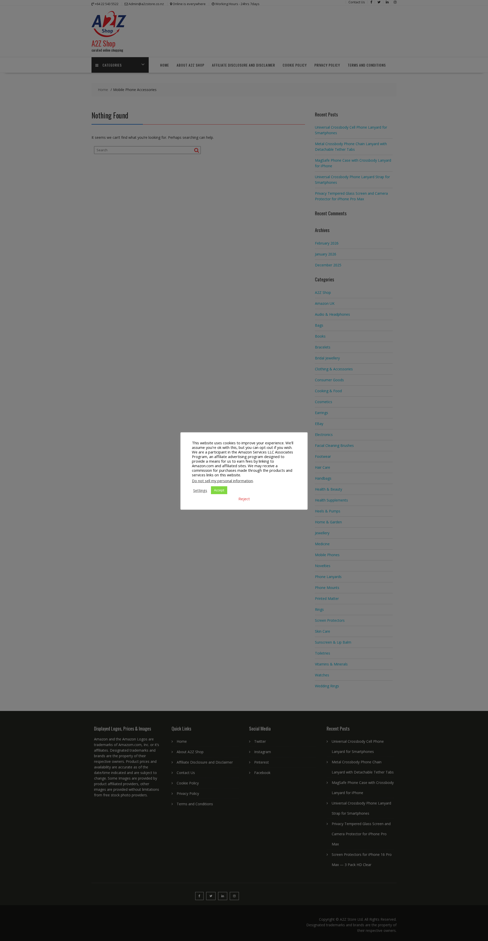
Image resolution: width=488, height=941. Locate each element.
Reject (244, 498)
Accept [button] (219, 490)
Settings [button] (200, 490)
